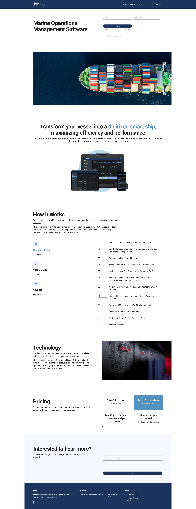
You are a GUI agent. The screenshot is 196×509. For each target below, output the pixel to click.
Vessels (141, 4)
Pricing (132, 4)
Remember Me (107, 29)
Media (150, 4)
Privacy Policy (106, 36)
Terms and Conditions (124, 34)
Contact (158, 4)
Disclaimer (119, 36)
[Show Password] (161, 18)
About (125, 4)
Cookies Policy (112, 36)
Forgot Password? (128, 29)
